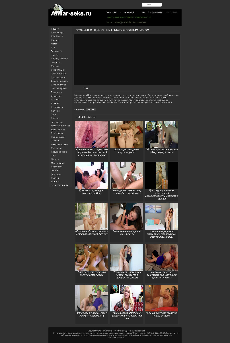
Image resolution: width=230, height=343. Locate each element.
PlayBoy (55, 29)
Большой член (58, 129)
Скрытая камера (59, 185)
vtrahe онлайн (155, 12)
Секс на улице (58, 77)
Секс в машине (58, 73)
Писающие (56, 148)
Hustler (54, 40)
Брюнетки (56, 96)
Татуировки (57, 122)
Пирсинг (55, 118)
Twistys (55, 55)
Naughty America (59, 58)
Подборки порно (59, 152)
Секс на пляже (58, 85)
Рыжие (54, 99)
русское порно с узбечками (158, 102)
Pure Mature (57, 36)
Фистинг (55, 170)
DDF (53, 47)
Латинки (55, 111)
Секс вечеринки (59, 88)
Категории (129, 12)
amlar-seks (112, 12)
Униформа (56, 174)
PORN (143, 12)
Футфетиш (56, 62)
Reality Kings (57, 32)
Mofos (54, 44)
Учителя (55, 181)
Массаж (55, 159)
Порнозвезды (58, 137)
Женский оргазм (59, 144)
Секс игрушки (58, 70)
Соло (53, 155)
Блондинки (56, 92)
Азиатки (55, 103)
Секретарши (57, 133)
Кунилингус (57, 167)
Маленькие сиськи (60, 126)
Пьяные (55, 66)
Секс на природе (59, 81)
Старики (55, 140)
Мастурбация (57, 163)
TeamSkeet (56, 51)
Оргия (54, 114)
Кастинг (55, 178)
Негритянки (57, 107)
